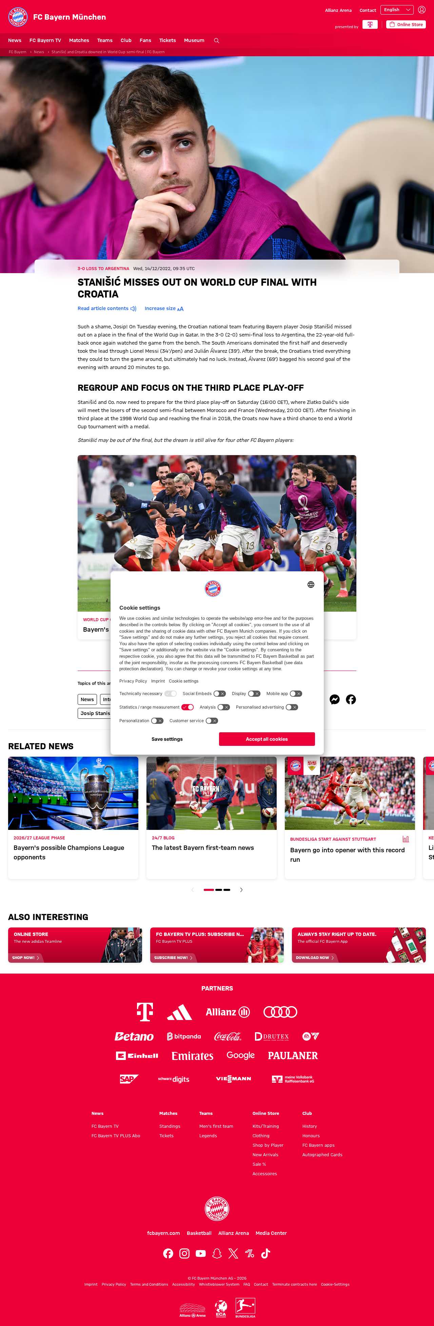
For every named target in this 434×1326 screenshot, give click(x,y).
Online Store (266, 1113)
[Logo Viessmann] (233, 1079)
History (309, 1126)
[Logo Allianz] (228, 1012)
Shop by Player (268, 1145)
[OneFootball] (249, 1253)
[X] (233, 1253)
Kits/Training (266, 1126)
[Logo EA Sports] (311, 1036)
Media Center (271, 1233)
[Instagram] (184, 1253)
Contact (368, 10)
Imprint (91, 1284)
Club (126, 40)
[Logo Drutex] (272, 1036)
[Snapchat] (217, 1253)
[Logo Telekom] (145, 1012)
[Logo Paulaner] (293, 1055)
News (14, 40)
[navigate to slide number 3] (226, 890)
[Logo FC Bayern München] (217, 1209)
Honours (311, 1135)
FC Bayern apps (318, 1145)
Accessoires (265, 1173)
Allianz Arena (338, 10)
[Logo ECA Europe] (221, 1309)
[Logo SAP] (129, 1079)
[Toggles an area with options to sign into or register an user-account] (422, 10)
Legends (208, 1135)
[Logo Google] (241, 1056)
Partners (217, 988)
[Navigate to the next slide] (241, 890)
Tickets (167, 40)
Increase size (160, 308)
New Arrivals (265, 1154)
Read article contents (103, 308)
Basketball (199, 1233)
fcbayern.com (163, 1233)
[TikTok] (265, 1253)
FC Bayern (17, 52)
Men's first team (216, 1126)
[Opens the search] (217, 41)
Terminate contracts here (294, 1284)
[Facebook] (168, 1253)
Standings (169, 1126)
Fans (145, 40)
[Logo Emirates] (192, 1056)
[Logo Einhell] (137, 1056)
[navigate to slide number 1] (209, 890)
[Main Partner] (370, 24)
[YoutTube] (200, 1253)
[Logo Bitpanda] (184, 1036)
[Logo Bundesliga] (245, 1308)
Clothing (261, 1135)
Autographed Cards (322, 1154)
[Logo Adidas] (179, 1011)
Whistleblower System (219, 1284)
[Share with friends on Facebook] (351, 699)
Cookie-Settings (335, 1284)
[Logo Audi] (280, 1012)
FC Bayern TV (45, 40)
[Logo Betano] (134, 1036)
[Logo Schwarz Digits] (174, 1079)
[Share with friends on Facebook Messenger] (334, 699)
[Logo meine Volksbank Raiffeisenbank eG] (293, 1079)
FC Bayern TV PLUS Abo (116, 1135)
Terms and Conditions (149, 1284)
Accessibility (183, 1284)
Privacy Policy (114, 1284)
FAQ (246, 1284)
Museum (194, 40)
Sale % (259, 1164)
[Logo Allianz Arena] (192, 1311)
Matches (79, 40)
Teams (105, 40)
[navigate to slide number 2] (218, 890)
